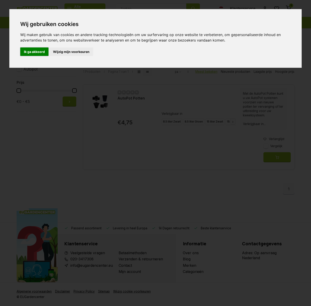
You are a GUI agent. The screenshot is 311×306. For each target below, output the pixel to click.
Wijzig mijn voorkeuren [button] (71, 52)
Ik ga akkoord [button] (34, 52)
